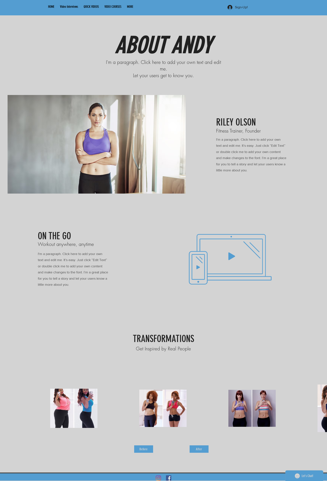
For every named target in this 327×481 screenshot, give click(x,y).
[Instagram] (158, 478)
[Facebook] (168, 478)
